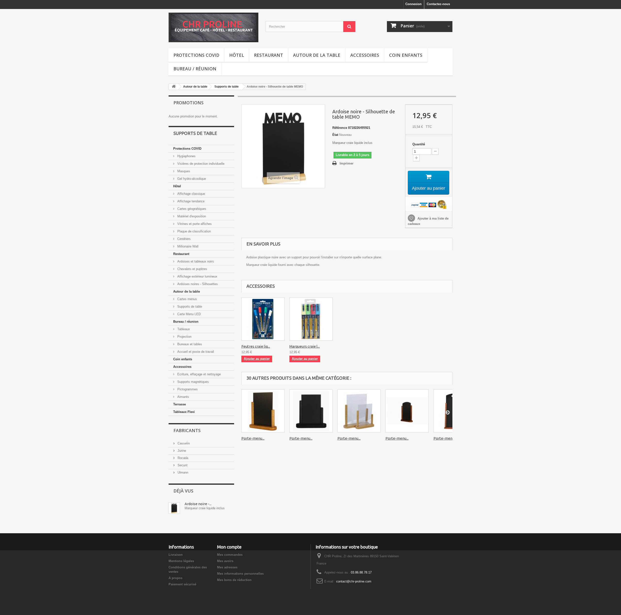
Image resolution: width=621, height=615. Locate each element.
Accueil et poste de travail (195, 351)
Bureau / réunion (194, 69)
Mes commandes (230, 555)
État (335, 135)
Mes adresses (227, 567)
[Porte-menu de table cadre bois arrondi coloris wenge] (407, 411)
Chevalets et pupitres (191, 269)
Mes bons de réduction (234, 580)
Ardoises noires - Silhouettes (197, 284)
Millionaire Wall (187, 246)
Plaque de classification (193, 231)
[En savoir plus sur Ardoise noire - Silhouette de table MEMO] (174, 508)
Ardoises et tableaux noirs (195, 261)
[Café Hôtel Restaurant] (213, 27)
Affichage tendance (190, 201)
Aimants (182, 397)
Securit (182, 465)
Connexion (413, 4)
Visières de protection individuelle (200, 163)
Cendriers (183, 239)
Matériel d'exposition (191, 216)
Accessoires (364, 55)
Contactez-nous (438, 4)
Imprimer (346, 163)
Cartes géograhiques (191, 209)
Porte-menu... (252, 438)
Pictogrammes (187, 389)
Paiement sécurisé (182, 584)
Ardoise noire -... (198, 504)
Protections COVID (196, 55)
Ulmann (182, 472)
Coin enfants (405, 55)
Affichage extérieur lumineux (196, 276)
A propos (175, 578)
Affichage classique (190, 194)
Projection (183, 336)
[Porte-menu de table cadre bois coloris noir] (311, 411)
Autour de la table (316, 55)
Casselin (183, 443)
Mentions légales (181, 561)
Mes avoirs (225, 561)
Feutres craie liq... (255, 346)
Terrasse (179, 404)
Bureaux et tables (189, 344)
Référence (339, 128)
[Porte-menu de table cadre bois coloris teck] (263, 411)
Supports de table (226, 86)
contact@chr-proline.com (353, 581)
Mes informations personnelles (240, 573)
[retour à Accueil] (173, 87)
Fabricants (187, 430)
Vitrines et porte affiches (194, 224)
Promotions (188, 103)
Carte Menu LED (188, 314)
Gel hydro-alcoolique (191, 178)
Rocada (182, 458)
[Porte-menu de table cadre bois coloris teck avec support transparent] (359, 411)
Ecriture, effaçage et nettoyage (198, 374)
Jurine (181, 450)
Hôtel (236, 55)
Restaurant (268, 55)
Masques (183, 171)
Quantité (418, 144)
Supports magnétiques (192, 382)
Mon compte (229, 546)
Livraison (176, 555)
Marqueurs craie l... (304, 346)
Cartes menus (186, 299)
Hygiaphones (186, 156)
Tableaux (183, 329)
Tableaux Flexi (184, 412)
